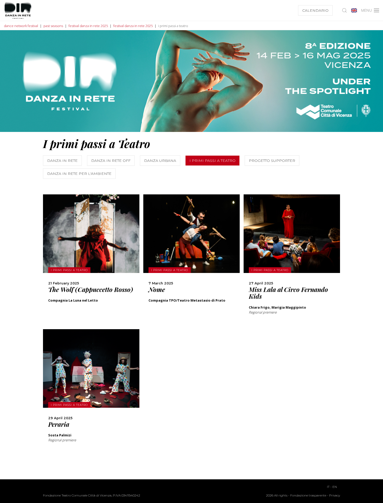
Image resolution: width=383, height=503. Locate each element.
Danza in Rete (62, 160)
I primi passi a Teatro (212, 160)
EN (334, 487)
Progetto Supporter (272, 160)
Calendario (315, 10)
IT (328, 487)
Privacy (334, 495)
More (91, 246)
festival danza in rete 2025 (88, 25)
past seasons (53, 25)
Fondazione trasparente (308, 495)
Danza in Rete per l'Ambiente (79, 173)
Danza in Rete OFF (111, 160)
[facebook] (91, 270)
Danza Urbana (160, 160)
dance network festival (21, 25)
